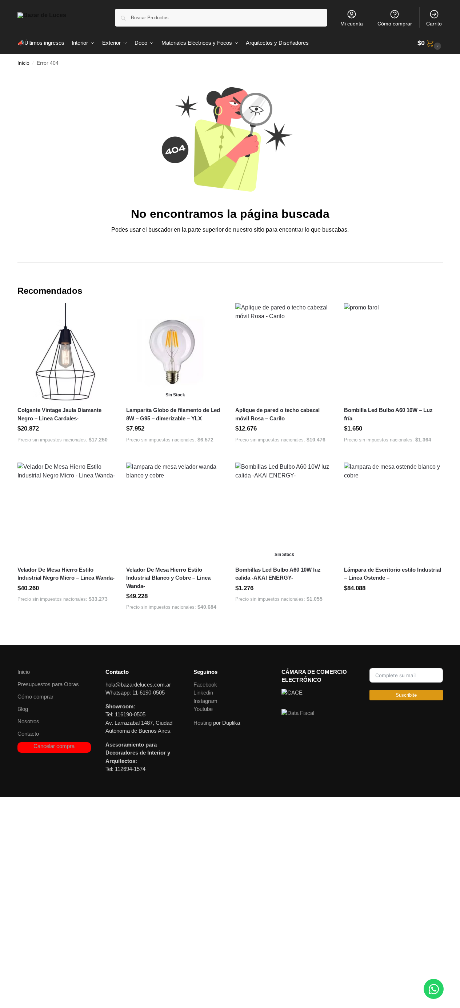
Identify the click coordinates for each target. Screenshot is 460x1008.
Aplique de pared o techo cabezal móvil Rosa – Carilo (277, 414)
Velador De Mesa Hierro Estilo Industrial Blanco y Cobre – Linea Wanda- (168, 578)
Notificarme (175, 455)
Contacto (28, 734)
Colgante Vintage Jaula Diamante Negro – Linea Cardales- (59, 414)
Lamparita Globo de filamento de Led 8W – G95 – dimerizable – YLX (173, 414)
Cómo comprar (394, 24)
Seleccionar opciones (393, 604)
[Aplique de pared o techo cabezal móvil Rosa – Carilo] (284, 352)
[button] (430, 43)
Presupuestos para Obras (48, 684)
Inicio (23, 63)
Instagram (205, 701)
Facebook (205, 684)
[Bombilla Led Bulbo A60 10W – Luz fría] (393, 352)
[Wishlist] (104, 314)
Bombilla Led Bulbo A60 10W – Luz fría (388, 414)
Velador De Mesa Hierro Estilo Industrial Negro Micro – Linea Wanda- (66, 574)
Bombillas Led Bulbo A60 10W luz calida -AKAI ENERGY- (278, 574)
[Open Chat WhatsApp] (434, 989)
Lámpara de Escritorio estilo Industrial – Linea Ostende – (392, 574)
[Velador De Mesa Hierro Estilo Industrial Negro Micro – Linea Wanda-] (66, 512)
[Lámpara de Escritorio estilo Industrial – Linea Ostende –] (393, 512)
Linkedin (203, 692)
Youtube (203, 709)
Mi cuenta (351, 24)
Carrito (434, 24)
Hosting (202, 723)
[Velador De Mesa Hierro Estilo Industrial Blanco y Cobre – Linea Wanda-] (175, 512)
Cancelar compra (54, 746)
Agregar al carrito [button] (66, 455)
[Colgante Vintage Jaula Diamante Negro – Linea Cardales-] (66, 352)
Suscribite (406, 695)
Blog (22, 709)
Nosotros (28, 721)
